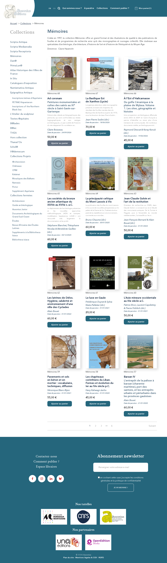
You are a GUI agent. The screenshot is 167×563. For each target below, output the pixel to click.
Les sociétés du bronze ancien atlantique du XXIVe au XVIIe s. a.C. (61, 201)
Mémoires (15, 56)
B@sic (13, 128)
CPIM (14, 170)
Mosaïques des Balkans (23, 179)
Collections (102, 8)
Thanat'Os (16, 142)
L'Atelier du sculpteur (22, 114)
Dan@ (13, 61)
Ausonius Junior (19, 210)
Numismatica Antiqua (22, 88)
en (54, 8)
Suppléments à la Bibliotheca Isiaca (26, 234)
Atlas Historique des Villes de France (26, 72)
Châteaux (17, 166)
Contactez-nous (46, 456)
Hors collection (18, 137)
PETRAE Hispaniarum (22, 102)
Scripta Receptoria (20, 51)
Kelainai (16, 175)
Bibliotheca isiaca (20, 240)
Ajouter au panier (98, 133)
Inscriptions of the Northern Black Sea (25, 108)
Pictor (15, 187)
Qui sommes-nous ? (72, 8)
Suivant (152, 426)
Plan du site (68, 558)
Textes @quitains (19, 119)
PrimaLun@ (16, 65)
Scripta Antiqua (18, 42)
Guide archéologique (22, 205)
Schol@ (14, 147)
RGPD (101, 558)
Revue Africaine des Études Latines (25, 226)
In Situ (13, 78)
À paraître (89, 8)
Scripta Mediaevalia (21, 47)
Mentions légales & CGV (86, 558)
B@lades (14, 123)
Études (15, 221)
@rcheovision (18, 162)
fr (50, 8)
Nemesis (16, 183)
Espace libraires (46, 466)
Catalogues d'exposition (23, 83)
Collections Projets (20, 156)
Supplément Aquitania (23, 191)
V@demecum (17, 152)
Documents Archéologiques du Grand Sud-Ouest (27, 215)
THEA (13, 133)
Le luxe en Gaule (96, 298)
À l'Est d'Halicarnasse (137, 98)
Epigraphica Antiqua (21, 93)
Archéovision (18, 201)
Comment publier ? (119, 8)
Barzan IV (129, 377)
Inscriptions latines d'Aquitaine (27, 98)
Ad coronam (54, 98)
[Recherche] (59, 8)
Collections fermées (21, 195)
